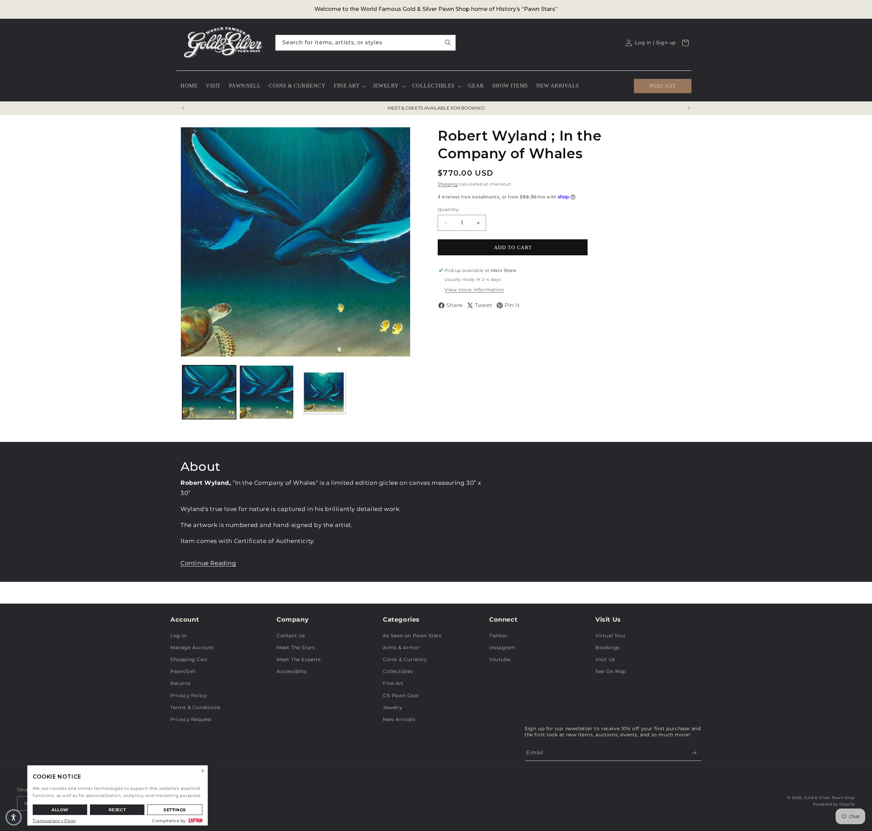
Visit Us (605, 659)
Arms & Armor (401, 647)
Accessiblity (292, 671)
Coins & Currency (405, 659)
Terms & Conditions (195, 707)
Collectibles (398, 671)
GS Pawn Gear (401, 695)
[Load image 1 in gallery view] (209, 392)
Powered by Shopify (834, 804)
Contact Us (291, 636)
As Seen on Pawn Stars (412, 636)
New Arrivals (399, 719)
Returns (180, 683)
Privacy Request (191, 719)
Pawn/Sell (183, 671)
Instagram (502, 647)
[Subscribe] (693, 753)
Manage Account (192, 647)
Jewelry (392, 707)
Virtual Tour (610, 636)
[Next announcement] (689, 107)
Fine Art (393, 683)
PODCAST (662, 86)
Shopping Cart (189, 659)
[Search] (447, 42)
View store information (474, 290)
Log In (178, 636)
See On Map (610, 671)
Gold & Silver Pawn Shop (829, 797)
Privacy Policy (188, 695)
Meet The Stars (296, 647)
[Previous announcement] (182, 107)
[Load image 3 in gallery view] (324, 392)
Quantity (448, 209)
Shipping (448, 184)
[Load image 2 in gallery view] (266, 392)
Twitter (498, 636)
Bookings (607, 647)
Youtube (499, 659)
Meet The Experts (299, 659)
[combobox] (365, 42)
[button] (349, 86)
